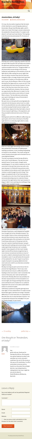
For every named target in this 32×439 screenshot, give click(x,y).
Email (3, 413)
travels (23, 19)
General (19, 19)
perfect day (25, 331)
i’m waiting (6, 331)
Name (3, 409)
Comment (5, 398)
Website (4, 416)
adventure (13, 19)
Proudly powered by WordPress (16, 435)
